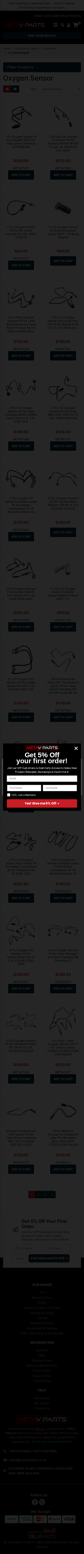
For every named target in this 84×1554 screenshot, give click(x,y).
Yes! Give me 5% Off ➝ (42, 803)
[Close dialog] (76, 748)
